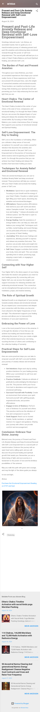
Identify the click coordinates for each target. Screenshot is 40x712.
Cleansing (10, 535)
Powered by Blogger (21, 703)
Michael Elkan (24, 707)
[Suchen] (37, 4)
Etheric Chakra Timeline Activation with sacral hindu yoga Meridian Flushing (17, 604)
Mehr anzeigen (31, 626)
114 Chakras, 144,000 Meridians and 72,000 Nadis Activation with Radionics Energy (17, 635)
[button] (37, 11)
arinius (11, 3)
